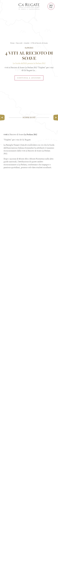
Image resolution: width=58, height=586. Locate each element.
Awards (26, 43)
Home (12, 43)
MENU (51, 6)
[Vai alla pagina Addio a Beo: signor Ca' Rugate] (55, 118)
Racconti (19, 43)
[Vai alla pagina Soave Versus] (3, 118)
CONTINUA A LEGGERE (29, 78)
